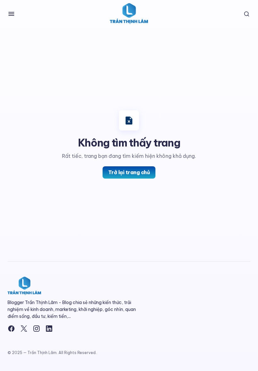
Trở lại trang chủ (129, 172)
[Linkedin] (49, 328)
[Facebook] (11, 328)
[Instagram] (36, 328)
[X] (24, 328)
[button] (11, 14)
